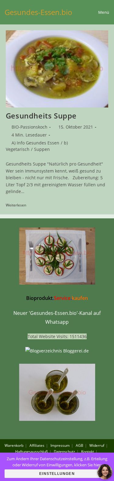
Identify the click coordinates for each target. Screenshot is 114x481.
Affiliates (36, 445)
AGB (79, 445)
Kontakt (87, 451)
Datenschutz (64, 451)
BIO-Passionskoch (29, 127)
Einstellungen (57, 474)
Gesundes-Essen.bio (38, 12)
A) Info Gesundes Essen (35, 143)
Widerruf (96, 445)
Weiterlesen (18, 205)
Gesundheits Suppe (41, 116)
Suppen (42, 149)
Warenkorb (14, 445)
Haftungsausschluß (31, 451)
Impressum (60, 445)
